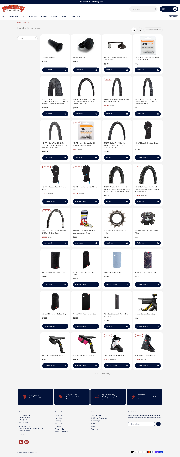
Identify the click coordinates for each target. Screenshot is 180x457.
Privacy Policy (60, 429)
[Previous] (59, 2)
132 (103, 374)
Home (19, 22)
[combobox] (27, 38)
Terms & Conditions (61, 432)
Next (107, 374)
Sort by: (147, 29)
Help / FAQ (58, 418)
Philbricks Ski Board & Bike (29, 452)
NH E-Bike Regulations (99, 418)
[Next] (121, 2)
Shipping (58, 426)
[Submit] (158, 424)
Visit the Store (96, 415)
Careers (94, 423)
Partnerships (95, 421)
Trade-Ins (94, 429)
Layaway (58, 421)
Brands (93, 426)
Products (26, 22)
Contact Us (59, 415)
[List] (139, 29)
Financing (58, 423)
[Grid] (133, 29)
